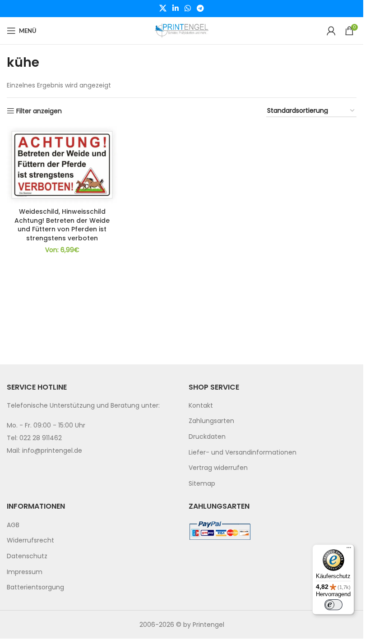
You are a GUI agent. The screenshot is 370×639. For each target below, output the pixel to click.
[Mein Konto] (331, 31)
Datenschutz (27, 556)
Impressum (24, 571)
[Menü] (348, 549)
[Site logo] (182, 30)
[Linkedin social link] (175, 8)
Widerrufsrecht (30, 540)
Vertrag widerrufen (218, 467)
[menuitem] (273, 405)
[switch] (333, 604)
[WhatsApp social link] (188, 8)
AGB (13, 524)
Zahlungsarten (211, 420)
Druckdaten (207, 436)
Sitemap (202, 483)
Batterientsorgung (35, 587)
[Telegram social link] (200, 8)
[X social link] (162, 8)
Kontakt (201, 405)
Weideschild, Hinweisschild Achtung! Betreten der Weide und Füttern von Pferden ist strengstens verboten (62, 225)
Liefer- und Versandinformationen (242, 452)
